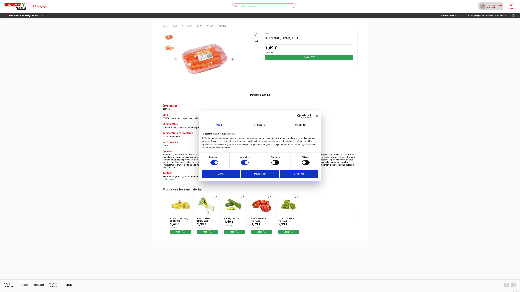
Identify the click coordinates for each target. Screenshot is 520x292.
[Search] (292, 6)
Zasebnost (39, 285)
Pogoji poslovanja (9, 284)
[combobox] (261, 6)
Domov (165, 26)
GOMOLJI (222, 26)
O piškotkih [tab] (300, 125)
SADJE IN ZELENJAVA (182, 26)
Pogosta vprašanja (53, 284)
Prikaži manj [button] (168, 179)
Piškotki (24, 285)
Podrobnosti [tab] (260, 125)
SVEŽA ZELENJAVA (204, 26)
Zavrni (221, 174)
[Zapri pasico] (317, 116)
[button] (15, 6)
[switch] (245, 162)
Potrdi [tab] (219, 125)
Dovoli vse (299, 174)
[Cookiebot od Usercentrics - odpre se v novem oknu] (299, 116)
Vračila (69, 285)
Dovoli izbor (260, 174)
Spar (267, 33)
